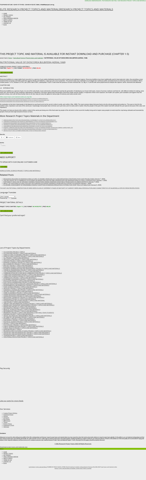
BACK (1, 449)
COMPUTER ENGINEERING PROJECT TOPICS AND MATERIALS (24, 274)
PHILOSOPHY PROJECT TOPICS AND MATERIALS (19, 320)
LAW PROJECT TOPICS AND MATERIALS (16, 302)
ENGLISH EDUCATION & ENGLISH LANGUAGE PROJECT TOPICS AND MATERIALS (30, 284)
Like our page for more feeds (11, 401)
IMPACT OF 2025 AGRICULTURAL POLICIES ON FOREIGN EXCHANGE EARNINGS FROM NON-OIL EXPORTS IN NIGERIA (41, 183)
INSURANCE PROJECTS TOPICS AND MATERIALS (19, 299)
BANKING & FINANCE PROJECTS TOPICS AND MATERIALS (22, 262)
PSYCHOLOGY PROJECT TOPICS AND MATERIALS (19, 325)
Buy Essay (6, 419)
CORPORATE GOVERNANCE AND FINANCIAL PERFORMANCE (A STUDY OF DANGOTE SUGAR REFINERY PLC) (24, 100)
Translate (13, 198)
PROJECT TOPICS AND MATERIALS (14, 323)
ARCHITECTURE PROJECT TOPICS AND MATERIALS (20, 259)
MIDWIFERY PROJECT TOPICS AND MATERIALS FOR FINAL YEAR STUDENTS (28, 312)
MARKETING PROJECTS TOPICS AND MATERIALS (19, 306)
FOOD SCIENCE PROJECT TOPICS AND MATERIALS (20, 287)
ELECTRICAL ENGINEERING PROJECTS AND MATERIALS (22, 282)
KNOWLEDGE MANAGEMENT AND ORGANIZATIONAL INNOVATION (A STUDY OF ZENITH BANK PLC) (22, 101)
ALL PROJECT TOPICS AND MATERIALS (16, 258)
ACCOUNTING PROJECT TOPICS (14, 252)
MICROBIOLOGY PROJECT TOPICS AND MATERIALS (20, 311)
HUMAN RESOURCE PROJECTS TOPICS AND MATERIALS (22, 296)
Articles (5, 416)
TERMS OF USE (7, 21)
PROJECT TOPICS (8, 15)
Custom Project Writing (10, 413)
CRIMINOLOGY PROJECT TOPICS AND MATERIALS (19, 277)
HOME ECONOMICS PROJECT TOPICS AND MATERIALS (21, 293)
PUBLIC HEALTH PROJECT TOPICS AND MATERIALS (20, 328)
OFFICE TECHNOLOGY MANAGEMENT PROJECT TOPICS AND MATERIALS (27, 315)
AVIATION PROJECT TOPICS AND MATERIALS (18, 261)
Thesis (5, 422)
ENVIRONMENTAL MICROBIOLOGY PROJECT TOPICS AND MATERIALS (26, 285)
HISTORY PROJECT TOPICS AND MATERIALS (18, 291)
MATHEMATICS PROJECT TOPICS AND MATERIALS (20, 308)
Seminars (6, 417)
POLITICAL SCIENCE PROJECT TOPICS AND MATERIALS (21, 322)
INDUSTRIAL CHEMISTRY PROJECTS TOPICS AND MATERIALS (23, 297)
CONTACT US (7, 23)
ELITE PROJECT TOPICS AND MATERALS (38, 467)
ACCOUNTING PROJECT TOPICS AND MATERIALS (19, 253)
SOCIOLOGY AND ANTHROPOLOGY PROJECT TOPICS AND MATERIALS (26, 332)
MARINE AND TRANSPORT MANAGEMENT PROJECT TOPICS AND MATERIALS (28, 305)
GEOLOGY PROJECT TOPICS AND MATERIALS (18, 288)
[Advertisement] (73, 38)
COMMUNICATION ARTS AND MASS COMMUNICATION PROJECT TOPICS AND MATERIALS (32, 273)
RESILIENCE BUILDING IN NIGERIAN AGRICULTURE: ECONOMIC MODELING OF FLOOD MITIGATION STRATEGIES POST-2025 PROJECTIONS (48, 179)
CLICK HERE (4, 166)
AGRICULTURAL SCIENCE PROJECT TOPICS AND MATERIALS (20, 170)
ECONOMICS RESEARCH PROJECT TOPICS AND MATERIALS (23, 279)
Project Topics (7, 424)
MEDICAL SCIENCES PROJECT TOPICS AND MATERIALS (21, 309)
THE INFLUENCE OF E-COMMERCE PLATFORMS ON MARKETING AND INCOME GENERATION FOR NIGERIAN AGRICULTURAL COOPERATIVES (49, 180)
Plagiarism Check (8, 425)
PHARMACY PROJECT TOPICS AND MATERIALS (19, 319)
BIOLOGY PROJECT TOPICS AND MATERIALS (18, 265)
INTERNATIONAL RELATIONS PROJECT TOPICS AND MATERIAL (24, 300)
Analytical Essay (8, 414)
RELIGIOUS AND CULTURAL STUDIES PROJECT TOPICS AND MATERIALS (27, 331)
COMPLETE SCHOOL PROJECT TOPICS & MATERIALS (15, 66)
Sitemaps (6, 427)
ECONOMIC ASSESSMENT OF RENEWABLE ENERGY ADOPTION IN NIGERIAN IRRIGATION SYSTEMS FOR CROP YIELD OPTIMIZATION (46, 185)
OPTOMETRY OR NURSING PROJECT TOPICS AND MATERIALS (23, 317)
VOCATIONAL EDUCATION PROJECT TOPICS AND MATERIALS (23, 337)
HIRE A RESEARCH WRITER (10, 18)
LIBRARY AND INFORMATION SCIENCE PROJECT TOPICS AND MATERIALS (27, 303)
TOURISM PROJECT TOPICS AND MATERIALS (18, 335)
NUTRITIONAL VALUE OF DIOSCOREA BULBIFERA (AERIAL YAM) (32, 62)
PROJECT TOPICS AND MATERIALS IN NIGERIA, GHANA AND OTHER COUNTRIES (73, 468)
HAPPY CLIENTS (7, 20)
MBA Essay (6, 421)
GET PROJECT (7, 16)
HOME (5, 13)
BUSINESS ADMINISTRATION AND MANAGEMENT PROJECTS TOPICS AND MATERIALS (31, 268)
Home (10, 58)
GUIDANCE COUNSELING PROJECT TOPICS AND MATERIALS (23, 290)
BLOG (5, 24)
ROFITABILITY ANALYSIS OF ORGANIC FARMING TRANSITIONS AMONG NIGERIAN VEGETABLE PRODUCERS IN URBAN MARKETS (45, 182)
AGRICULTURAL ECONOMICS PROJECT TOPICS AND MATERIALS (24, 255)
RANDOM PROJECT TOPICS (12, 329)
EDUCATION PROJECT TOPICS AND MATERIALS (19, 280)
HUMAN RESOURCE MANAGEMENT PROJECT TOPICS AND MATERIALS (26, 294)
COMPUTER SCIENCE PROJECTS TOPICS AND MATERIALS (22, 276)
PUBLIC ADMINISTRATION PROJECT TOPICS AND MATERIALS (23, 326)
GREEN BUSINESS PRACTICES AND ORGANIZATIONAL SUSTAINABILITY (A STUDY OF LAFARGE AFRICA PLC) (24, 98)
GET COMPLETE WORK (6, 72)
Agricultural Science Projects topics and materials (28, 58)
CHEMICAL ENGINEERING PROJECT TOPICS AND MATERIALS (23, 270)
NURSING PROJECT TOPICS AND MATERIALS (18, 314)
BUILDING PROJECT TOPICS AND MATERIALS (18, 267)
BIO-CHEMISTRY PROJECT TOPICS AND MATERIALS (20, 264)
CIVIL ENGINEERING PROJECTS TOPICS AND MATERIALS (22, 271)
